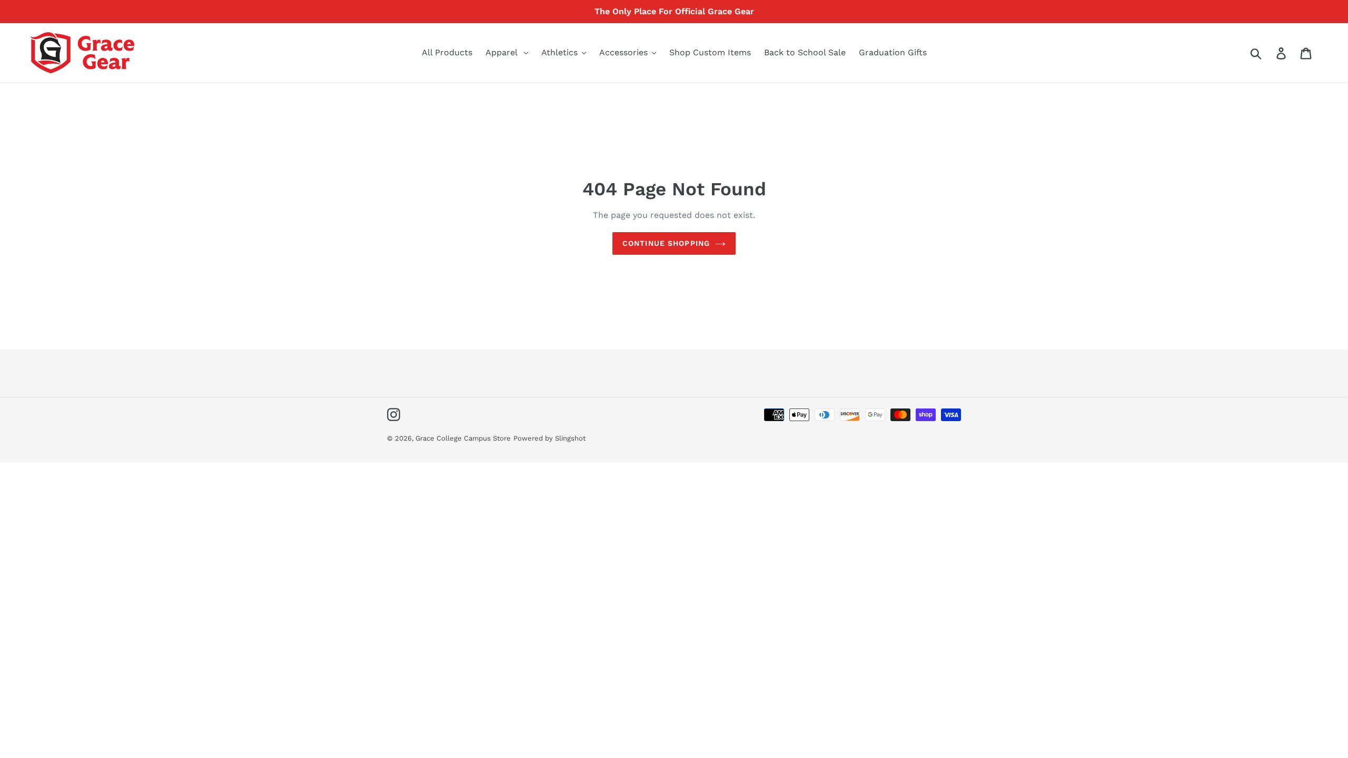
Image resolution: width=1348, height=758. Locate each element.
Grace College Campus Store (463, 438)
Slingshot (570, 438)
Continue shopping (666, 243)
